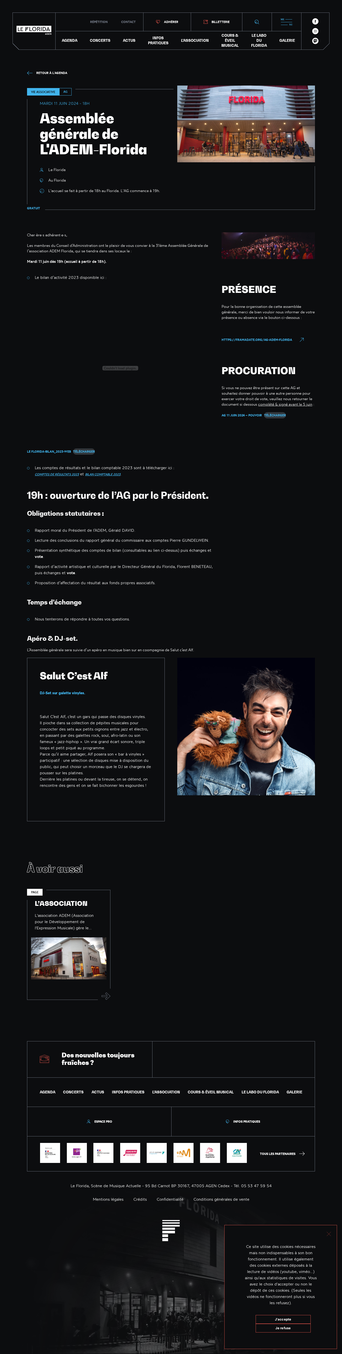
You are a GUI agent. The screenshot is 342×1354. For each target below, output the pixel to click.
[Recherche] (257, 22)
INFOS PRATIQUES (158, 40)
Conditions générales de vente (221, 1199)
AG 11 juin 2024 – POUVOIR (242, 415)
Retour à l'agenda (51, 73)
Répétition (99, 22)
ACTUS (129, 40)
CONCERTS (100, 40)
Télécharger (84, 451)
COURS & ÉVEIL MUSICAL (230, 40)
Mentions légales (108, 1199)
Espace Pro (103, 1121)
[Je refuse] (328, 1233)
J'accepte (283, 1319)
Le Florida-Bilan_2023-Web (49, 451)
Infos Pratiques (246, 1121)
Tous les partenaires (277, 1154)
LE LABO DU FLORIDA (259, 40)
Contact (128, 22)
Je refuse (283, 1328)
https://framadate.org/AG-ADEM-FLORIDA (257, 340)
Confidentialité (170, 1199)
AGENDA (69, 40)
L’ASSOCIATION (195, 40)
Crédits (140, 1199)
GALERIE (287, 40)
